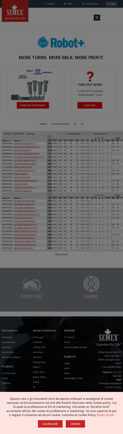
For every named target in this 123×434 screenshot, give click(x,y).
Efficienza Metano (11, 357)
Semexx (37, 357)
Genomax (38, 352)
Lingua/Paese (91, 4)
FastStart (37, 342)
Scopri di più (105, 415)
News (67, 373)
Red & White (39, 377)
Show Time (39, 372)
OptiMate (7, 347)
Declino (75, 423)
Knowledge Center (73, 378)
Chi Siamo (69, 337)
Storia (67, 342)
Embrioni (6, 383)
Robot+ (37, 367)
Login (112, 4)
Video (69, 4)
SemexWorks (8, 342)
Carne (5, 378)
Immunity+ (7, 337)
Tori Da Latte (9, 373)
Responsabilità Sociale (75, 347)
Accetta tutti (50, 423)
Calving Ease (39, 362)
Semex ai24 (8, 352)
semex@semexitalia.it (110, 383)
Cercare (50, 4)
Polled (36, 382)
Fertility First (39, 347)
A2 (34, 387)
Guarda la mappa (113, 387)
